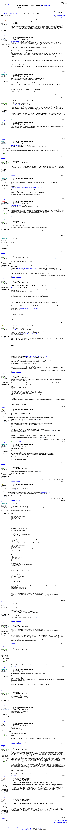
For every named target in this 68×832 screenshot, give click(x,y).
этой (33, 263)
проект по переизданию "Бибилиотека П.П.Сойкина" (37, 356)
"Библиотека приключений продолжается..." (27, 268)
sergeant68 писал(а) (15, 41)
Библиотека (32, 11)
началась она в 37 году (46, 492)
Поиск (12, 11)
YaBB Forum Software (26, 829)
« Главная (3, 827)
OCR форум (4, 13)
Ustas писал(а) (14, 287)
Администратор (25, 11)
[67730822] (18, 277)
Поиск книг (14, 13)
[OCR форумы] (8, 4)
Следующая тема (62, 15)
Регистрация (47, 5)
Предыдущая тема (53, 15)
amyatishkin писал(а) (16, 205)
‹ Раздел (8, 827)
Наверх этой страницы (15, 827)
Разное (9, 13)
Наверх (3, 35)
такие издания (23, 352)
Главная (5, 11)
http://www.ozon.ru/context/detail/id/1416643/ (29, 308)
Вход (41, 5)
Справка (9, 11)
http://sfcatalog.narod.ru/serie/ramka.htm (19, 489)
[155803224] (14, 666)
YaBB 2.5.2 (39, 828)
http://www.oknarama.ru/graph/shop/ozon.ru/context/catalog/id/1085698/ (26, 187)
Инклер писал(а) (15, 145)
